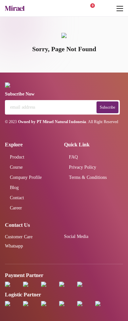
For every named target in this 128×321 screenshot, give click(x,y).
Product (17, 157)
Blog (14, 187)
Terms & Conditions (88, 177)
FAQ (73, 157)
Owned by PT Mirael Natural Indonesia (52, 121)
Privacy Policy (82, 167)
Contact (17, 197)
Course (16, 167)
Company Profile (26, 177)
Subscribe (107, 107)
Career (16, 207)
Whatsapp (14, 246)
